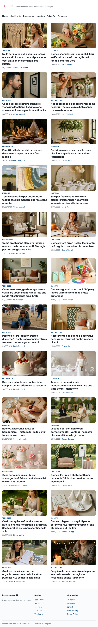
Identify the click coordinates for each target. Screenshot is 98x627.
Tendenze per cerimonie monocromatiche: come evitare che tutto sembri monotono (71, 385)
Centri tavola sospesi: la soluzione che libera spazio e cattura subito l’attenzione (71, 153)
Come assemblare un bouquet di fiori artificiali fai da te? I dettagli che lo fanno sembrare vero (72, 57)
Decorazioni (28, 16)
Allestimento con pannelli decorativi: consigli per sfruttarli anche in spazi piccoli (72, 339)
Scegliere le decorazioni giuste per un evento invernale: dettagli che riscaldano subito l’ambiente (73, 574)
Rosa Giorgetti (67, 64)
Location (41, 16)
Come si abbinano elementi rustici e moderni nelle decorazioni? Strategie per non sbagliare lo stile (23, 246)
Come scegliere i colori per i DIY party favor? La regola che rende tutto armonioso (73, 292)
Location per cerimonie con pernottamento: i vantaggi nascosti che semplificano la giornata (71, 432)
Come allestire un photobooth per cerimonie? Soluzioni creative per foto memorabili (73, 478)
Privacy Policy (72, 610)
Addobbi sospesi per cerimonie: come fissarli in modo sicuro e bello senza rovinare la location (73, 107)
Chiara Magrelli (19, 114)
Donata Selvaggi (68, 439)
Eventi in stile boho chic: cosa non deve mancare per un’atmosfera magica (22, 153)
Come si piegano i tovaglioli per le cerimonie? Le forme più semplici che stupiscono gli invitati (72, 524)
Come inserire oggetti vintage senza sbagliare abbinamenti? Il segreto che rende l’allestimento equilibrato (24, 292)
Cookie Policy (72, 614)
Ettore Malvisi (18, 535)
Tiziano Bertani (67, 160)
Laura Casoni (67, 207)
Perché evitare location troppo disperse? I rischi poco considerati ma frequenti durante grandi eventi (24, 339)
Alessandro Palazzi (20, 68)
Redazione (71, 603)
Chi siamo (71, 600)
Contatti (70, 607)
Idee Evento (15, 16)
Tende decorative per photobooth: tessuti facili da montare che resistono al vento (24, 200)
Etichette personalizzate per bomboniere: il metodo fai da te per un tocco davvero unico (24, 432)
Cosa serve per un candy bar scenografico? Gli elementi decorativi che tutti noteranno (24, 478)
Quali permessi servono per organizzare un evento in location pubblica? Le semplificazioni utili (22, 574)
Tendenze (62, 16)
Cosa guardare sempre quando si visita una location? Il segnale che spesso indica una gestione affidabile (24, 107)
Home (5, 16)
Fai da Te (51, 16)
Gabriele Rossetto (20, 439)
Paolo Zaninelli (67, 114)
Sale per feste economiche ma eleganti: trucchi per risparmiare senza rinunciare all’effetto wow (69, 200)
